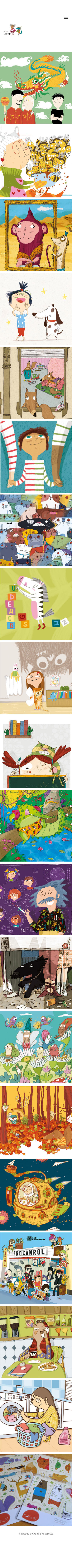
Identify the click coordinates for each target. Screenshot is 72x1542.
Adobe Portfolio (43, 1533)
